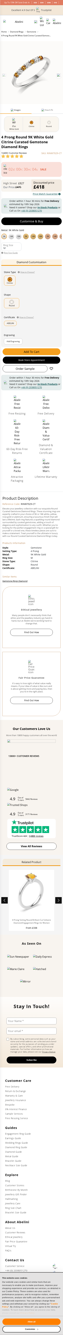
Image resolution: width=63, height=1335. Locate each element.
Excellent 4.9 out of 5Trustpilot (31, 10)
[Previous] (4, 75)
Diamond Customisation (31, 262)
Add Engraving (13, 341)
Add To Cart (31, 352)
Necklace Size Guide (16, 1165)
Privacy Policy (27, 1313)
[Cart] (48, 22)
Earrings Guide (13, 1138)
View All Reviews (31, 846)
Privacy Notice (48, 1051)
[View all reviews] (12, 156)
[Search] (35, 22)
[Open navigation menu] (57, 22)
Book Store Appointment (31, 360)
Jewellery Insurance (15, 1100)
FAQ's (8, 1250)
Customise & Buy (31, 221)
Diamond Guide (13, 1151)
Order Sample (25, 369)
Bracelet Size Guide (15, 1212)
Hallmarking (11, 1198)
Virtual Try (10, 1246)
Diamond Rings (17, 31)
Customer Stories (14, 1185)
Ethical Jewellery (14, 1237)
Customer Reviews (15, 1232)
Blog (7, 1180)
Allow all (31, 1322)
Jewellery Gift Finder (16, 1194)
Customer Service (14, 1266)
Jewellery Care (12, 1203)
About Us (10, 1227)
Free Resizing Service (16, 1118)
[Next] (59, 75)
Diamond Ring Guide (16, 1147)
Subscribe (31, 1059)
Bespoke (10, 1104)
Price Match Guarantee (45, 193)
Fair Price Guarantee (16, 1241)
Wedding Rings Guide (16, 1142)
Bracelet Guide (13, 1160)
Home (4, 31)
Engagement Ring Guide (18, 1133)
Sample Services (14, 1113)
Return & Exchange (15, 1091)
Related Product (31, 862)
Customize (30, 1329)
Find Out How (31, 632)
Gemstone (31, 31)
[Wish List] (41, 22)
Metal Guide (11, 1156)
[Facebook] (55, 1266)
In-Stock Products (47, 207)
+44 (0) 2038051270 (31, 210)
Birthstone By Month (16, 1189)
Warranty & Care (14, 1095)
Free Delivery (12, 1086)
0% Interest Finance (16, 1109)
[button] (31, 236)
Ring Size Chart (13, 1207)
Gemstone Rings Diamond (14, 581)
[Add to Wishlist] (51, 369)
